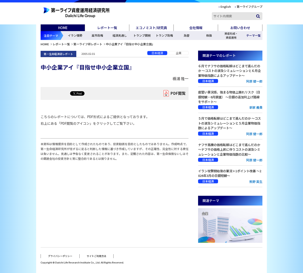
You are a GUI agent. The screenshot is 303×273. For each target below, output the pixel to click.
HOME (63, 27)
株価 (209, 35)
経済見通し (119, 35)
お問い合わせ (240, 27)
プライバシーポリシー (60, 256)
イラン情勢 (75, 35)
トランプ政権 (164, 35)
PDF (178, 93)
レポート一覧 (61, 44)
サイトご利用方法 (96, 256)
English (225, 6)
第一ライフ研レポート (87, 44)
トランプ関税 (142, 35)
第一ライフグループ (249, 6)
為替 (186, 35)
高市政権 (97, 35)
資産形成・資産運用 (231, 35)
